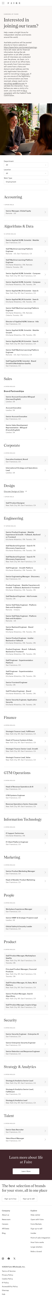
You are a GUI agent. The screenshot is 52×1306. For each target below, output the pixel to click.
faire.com (25, 74)
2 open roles (9, 453)
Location (7, 170)
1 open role (9, 204)
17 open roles (10, 526)
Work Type (8, 178)
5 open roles (9, 949)
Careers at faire (11, 14)
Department (9, 161)
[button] (26, 164)
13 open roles (10, 234)
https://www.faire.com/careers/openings (20, 47)
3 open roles (9, 780)
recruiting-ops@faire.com (14, 83)
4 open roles (9, 386)
